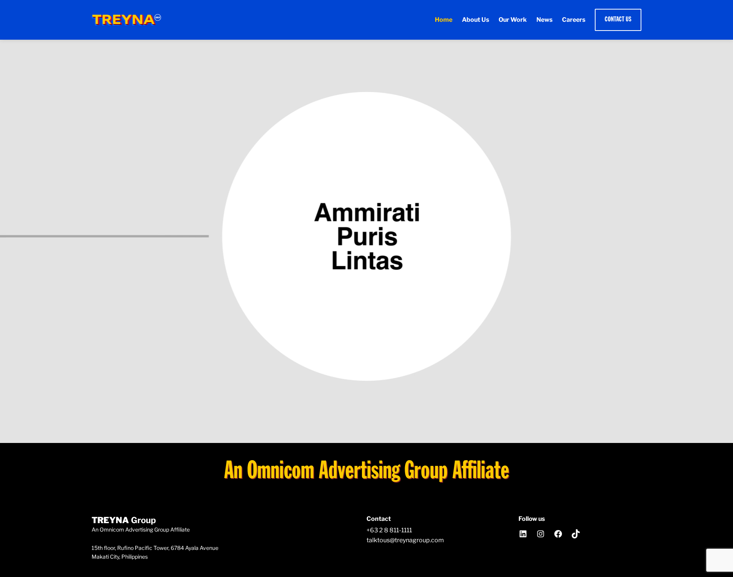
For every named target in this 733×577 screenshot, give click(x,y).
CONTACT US (618, 19)
